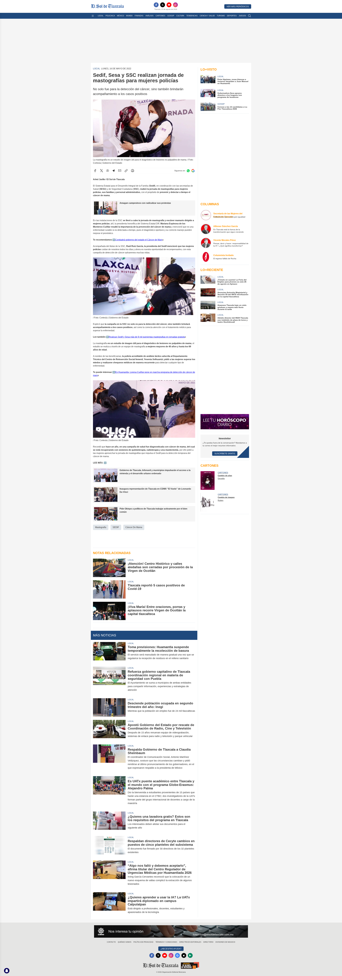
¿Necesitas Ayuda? (171, 949)
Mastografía (100, 527)
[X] (162, 4)
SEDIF (116, 527)
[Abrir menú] (93, 16)
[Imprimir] (132, 170)
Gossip (170, 16)
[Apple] (183, 955)
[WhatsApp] (108, 170)
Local (100, 16)
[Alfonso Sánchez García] (206, 229)
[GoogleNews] (177, 955)
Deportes (232, 16)
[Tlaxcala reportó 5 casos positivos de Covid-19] (109, 589)
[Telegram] (113, 170)
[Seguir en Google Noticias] (193, 170)
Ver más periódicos (238, 6)
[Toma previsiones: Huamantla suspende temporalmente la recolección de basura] (109, 652)
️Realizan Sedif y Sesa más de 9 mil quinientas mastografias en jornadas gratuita (147, 337)
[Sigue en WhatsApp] (188, 170)
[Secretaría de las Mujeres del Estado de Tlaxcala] (206, 215)
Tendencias (192, 16)
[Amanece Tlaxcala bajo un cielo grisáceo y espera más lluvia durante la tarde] (208, 305)
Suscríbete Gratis (224, 453)
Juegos (242, 16)
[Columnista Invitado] (206, 256)
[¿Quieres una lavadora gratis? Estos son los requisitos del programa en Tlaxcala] (109, 822)
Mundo (129, 16)
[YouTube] (169, 4)
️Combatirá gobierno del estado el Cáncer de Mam (138, 240)
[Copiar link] (126, 170)
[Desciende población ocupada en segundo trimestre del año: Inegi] (109, 707)
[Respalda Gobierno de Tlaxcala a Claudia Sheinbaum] (109, 758)
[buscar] (249, 15)
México (120, 16)
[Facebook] (156, 4)
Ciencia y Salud (207, 16)
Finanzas (139, 16)
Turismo (221, 16)
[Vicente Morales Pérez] (206, 243)
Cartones (160, 16)
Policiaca (110, 16)
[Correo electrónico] (120, 170)
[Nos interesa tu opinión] (171, 931)
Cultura (180, 16)
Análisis (149, 16)
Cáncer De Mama (133, 527)
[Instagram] (175, 4)
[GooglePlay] (190, 955)
